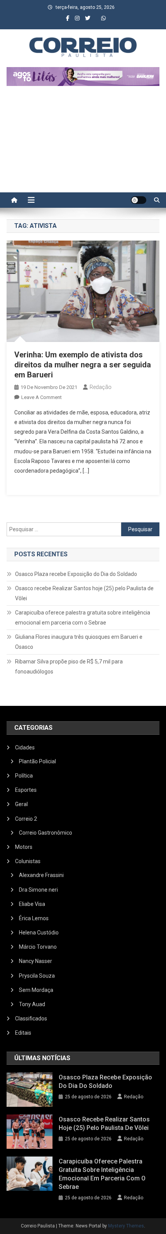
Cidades (25, 747)
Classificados (31, 1018)
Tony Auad (32, 1004)
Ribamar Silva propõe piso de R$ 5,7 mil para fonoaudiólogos (69, 666)
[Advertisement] (83, 143)
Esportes (26, 790)
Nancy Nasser (35, 961)
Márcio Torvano (38, 947)
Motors (23, 847)
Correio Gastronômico (45, 833)
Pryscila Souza (37, 976)
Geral (21, 804)
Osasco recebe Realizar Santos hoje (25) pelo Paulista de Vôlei (84, 593)
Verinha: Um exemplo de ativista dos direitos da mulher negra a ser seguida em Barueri (82, 364)
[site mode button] (138, 200)
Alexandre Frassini (41, 875)
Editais (23, 1033)
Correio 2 (26, 819)
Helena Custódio (39, 932)
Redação (101, 387)
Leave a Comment (41, 397)
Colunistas (28, 861)
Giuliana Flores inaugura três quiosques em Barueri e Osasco (78, 642)
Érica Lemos (34, 918)
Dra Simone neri (38, 890)
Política (24, 776)
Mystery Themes (126, 1226)
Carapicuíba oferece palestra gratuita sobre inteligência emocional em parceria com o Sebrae (82, 617)
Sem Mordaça (36, 990)
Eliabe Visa (32, 904)
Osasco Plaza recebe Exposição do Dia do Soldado (76, 574)
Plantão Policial (37, 761)
